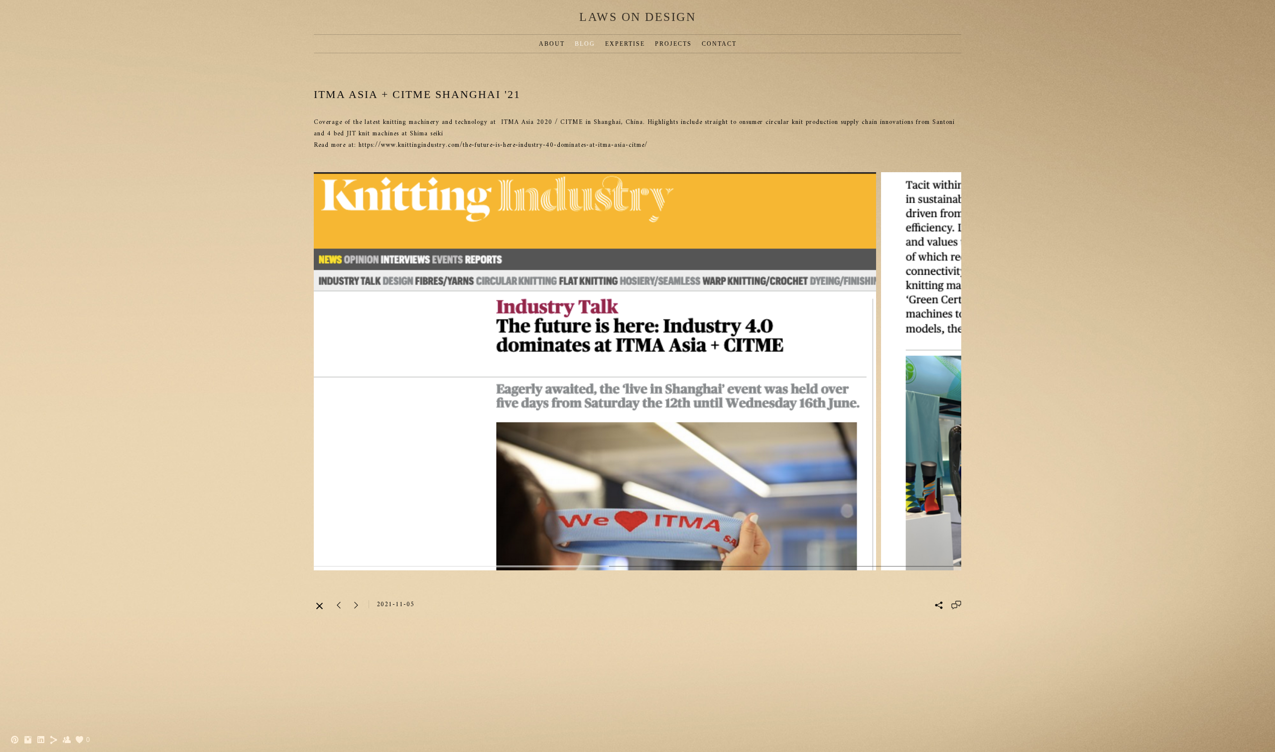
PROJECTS (673, 43)
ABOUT (552, 43)
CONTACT (719, 43)
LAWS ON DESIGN (637, 16)
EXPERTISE (625, 43)
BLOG (585, 43)
